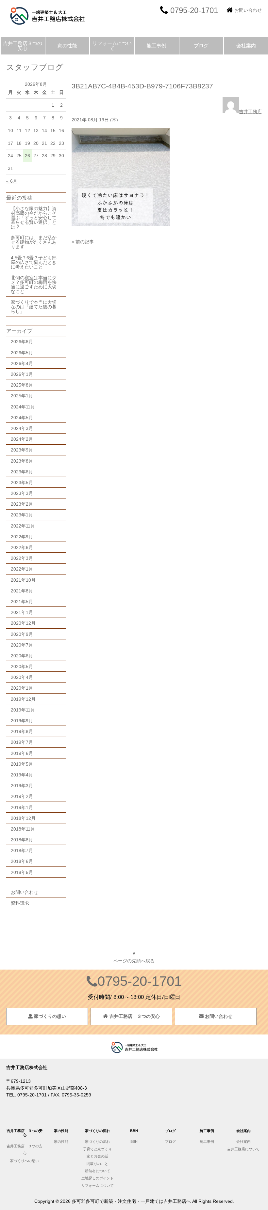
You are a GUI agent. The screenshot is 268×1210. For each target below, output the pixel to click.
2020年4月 (22, 677)
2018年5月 (22, 872)
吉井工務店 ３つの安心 (134, 1016)
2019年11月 (23, 709)
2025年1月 (22, 395)
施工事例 (156, 45)
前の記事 (84, 241)
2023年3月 (22, 493)
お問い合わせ (248, 10)
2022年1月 (22, 569)
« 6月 (11, 181)
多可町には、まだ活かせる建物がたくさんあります (34, 242)
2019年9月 (22, 720)
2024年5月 (22, 417)
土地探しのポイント (97, 1178)
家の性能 (67, 45)
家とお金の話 (97, 1156)
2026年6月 (22, 341)
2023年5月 (22, 482)
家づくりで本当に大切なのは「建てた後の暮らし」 (34, 306)
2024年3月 (22, 428)
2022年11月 (23, 525)
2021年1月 (22, 612)
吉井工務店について (245, 1149)
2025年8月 (22, 385)
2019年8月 (22, 731)
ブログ (201, 45)
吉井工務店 (250, 111)
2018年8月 (22, 839)
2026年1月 (22, 374)
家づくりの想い (49, 1016)
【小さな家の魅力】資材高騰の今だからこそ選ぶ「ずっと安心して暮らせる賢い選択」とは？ (34, 217)
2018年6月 (22, 861)
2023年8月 (22, 461)
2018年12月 (23, 818)
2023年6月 (22, 471)
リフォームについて (112, 45)
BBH (134, 1141)
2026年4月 (22, 363)
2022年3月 (22, 558)
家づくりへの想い (24, 1161)
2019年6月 (22, 753)
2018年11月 (23, 829)
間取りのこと (97, 1164)
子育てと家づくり (97, 1149)
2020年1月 (22, 688)
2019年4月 (22, 774)
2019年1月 (22, 807)
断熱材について (97, 1171)
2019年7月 (22, 742)
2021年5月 (22, 601)
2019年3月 (22, 785)
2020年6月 (22, 655)
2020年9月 (22, 634)
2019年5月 (22, 764)
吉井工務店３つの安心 (22, 45)
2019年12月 (23, 699)
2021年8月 (22, 590)
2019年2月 (22, 796)
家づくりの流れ (97, 1141)
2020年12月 (23, 623)
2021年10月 (23, 580)
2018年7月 (22, 850)
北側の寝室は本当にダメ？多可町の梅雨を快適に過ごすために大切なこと (34, 284)
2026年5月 (22, 352)
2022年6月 (22, 547)
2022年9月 (22, 536)
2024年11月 (23, 406)
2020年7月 (22, 645)
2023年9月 (22, 449)
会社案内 (246, 45)
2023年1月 (22, 514)
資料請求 (20, 903)
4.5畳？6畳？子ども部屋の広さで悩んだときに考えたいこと (34, 262)
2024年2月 (22, 439)
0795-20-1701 (139, 981)
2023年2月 (22, 504)
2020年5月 (22, 666)
